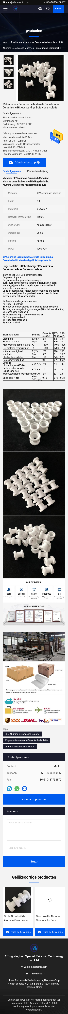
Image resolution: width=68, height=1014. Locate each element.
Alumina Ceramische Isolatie (40, 42)
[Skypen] (9, 788)
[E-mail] (24, 788)
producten (16, 42)
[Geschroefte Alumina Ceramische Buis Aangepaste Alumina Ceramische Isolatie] (24, 900)
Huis (5, 42)
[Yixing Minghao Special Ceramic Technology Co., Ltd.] (16, 9)
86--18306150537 (56, 2)
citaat (58, 8)
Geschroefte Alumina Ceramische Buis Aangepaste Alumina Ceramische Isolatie (22, 918)
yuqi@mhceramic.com (17, 2)
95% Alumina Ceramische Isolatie (22, 734)
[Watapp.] (17, 788)
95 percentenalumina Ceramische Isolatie (26, 740)
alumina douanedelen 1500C (20, 746)
